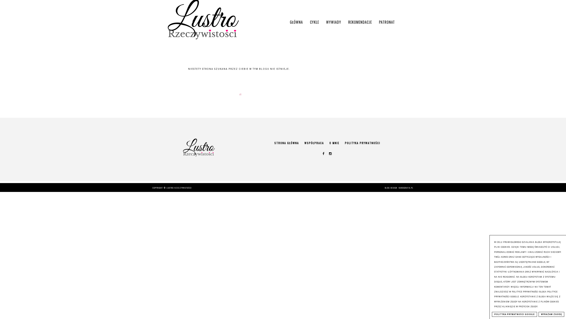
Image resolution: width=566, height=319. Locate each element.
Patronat (387, 22)
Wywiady (333, 22)
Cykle (314, 22)
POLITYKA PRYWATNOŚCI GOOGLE (514, 314)
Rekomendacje (360, 22)
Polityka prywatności (362, 143)
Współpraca (314, 143)
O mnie (334, 143)
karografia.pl (406, 187)
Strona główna (286, 143)
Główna (296, 22)
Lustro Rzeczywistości (179, 187)
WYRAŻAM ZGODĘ (551, 314)
